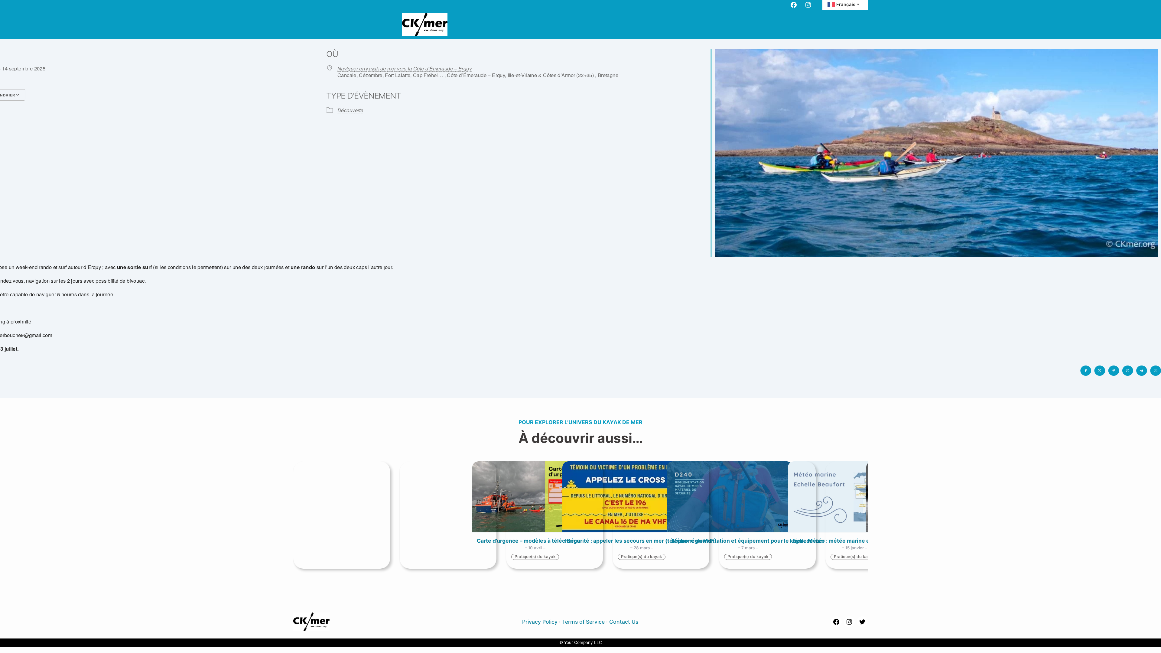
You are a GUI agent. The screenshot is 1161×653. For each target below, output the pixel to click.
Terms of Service (583, 622)
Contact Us (623, 622)
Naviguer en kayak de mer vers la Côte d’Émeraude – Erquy (404, 68)
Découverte (350, 110)
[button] (1085, 370)
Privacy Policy (540, 622)
